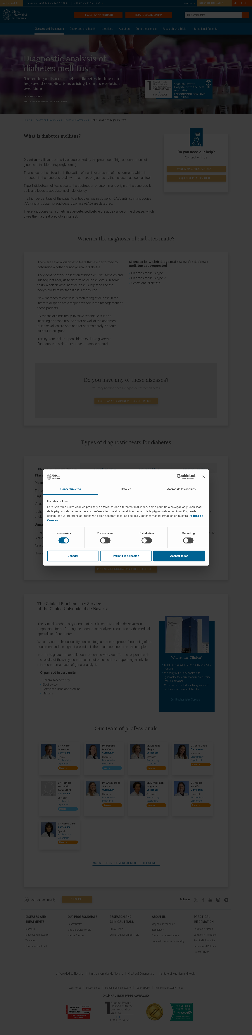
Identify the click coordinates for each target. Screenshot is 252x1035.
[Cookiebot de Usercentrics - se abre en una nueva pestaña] (179, 476)
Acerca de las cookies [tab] (181, 489)
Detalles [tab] (126, 489)
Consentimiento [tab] (70, 489)
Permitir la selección (126, 555)
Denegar (73, 555)
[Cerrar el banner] (203, 476)
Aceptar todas (179, 555)
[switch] (105, 541)
